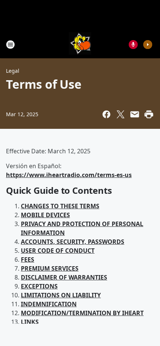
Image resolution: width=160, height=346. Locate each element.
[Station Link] (80, 44)
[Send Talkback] (133, 44)
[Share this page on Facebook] (106, 114)
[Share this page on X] (120, 114)
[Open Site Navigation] (10, 44)
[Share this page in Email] (134, 114)
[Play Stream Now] (147, 44)
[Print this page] (149, 114)
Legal (12, 70)
